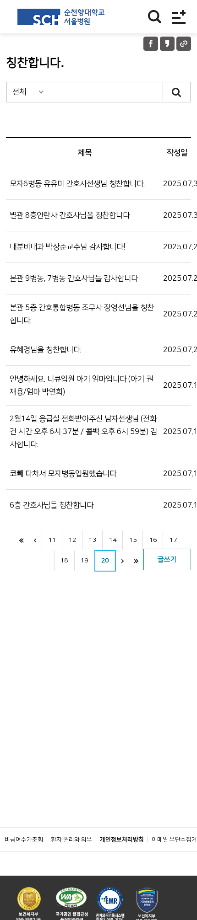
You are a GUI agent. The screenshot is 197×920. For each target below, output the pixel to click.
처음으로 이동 (21, 540)
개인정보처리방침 (122, 839)
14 (112, 540)
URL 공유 (183, 44)
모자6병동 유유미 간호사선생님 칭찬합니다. (77, 184)
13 (92, 540)
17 (173, 540)
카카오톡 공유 (167, 44)
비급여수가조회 (24, 839)
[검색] (177, 92)
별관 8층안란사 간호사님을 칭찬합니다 (70, 215)
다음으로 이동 (123, 561)
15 (133, 540)
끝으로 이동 (136, 561)
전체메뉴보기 (179, 17)
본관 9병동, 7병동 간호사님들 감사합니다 (74, 278)
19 (84, 560)
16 (153, 540)
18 (64, 560)
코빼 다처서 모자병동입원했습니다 (63, 474)
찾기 (154, 17)
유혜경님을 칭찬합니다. (46, 350)
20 (105, 560)
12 (72, 540)
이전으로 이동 (35, 540)
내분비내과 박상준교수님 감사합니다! (68, 247)
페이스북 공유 (150, 44)
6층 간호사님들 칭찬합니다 (51, 505)
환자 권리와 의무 (71, 839)
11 (52, 540)
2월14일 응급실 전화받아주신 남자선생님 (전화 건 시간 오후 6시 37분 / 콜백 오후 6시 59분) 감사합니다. (83, 432)
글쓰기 (167, 559)
